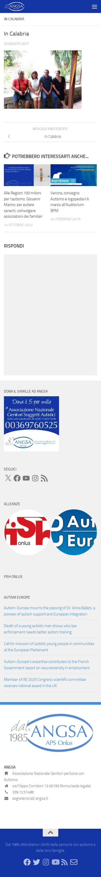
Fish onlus (13, 576)
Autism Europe (17, 597)
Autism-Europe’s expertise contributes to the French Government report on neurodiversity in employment (47, 664)
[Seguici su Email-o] (73, 862)
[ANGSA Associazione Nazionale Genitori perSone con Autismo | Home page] (18, 6)
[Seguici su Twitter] (36, 862)
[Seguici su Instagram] (45, 862)
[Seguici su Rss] (64, 862)
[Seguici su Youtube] (55, 862)
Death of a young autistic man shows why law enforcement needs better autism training (40, 629)
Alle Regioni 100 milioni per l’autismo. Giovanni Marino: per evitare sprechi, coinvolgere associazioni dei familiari (23, 205)
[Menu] (94, 6)
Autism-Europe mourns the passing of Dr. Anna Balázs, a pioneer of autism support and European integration (49, 611)
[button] (27, 532)
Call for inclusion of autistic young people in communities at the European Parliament (49, 646)
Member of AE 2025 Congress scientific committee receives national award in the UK (45, 682)
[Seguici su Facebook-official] (27, 862)
